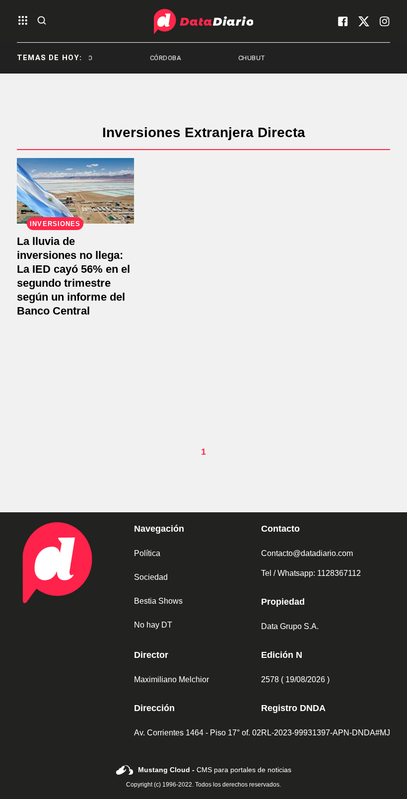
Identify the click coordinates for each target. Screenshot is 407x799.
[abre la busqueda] (42, 21)
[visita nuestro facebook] (343, 21)
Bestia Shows (158, 601)
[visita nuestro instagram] (384, 21)
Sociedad (151, 577)
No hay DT (153, 625)
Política (147, 553)
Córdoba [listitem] (157, 58)
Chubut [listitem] (244, 58)
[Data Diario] (203, 21)
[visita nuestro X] (363, 21)
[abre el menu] (23, 21)
